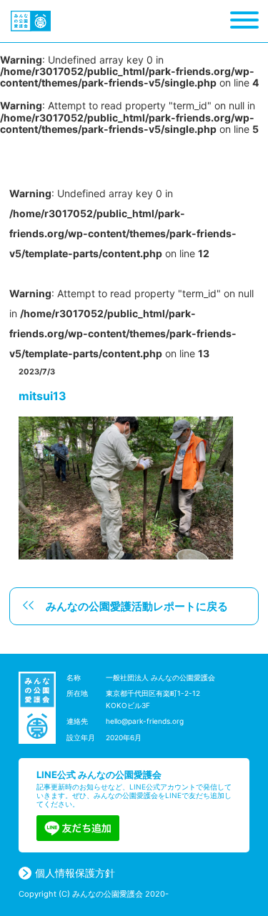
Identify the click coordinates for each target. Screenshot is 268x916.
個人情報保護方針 (75, 873)
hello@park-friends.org (145, 721)
